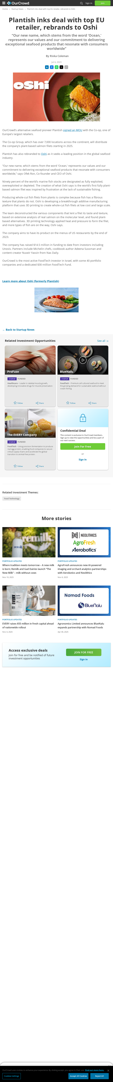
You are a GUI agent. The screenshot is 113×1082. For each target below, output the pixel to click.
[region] (56, 1074)
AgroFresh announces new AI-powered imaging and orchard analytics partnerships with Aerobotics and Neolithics (82, 569)
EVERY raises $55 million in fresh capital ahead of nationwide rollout (28, 625)
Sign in (88, 3)
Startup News (17, 9)
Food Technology (11, 498)
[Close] (108, 1070)
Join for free (83, 652)
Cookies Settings (11, 1076)
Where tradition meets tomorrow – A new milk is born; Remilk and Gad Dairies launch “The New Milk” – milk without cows (28, 569)
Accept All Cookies (78, 1076)
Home (5, 9)
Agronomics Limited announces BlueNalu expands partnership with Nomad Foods (81, 625)
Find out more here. (94, 1070)
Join (102, 3)
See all (101, 341)
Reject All (99, 1076)
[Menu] (4, 3)
